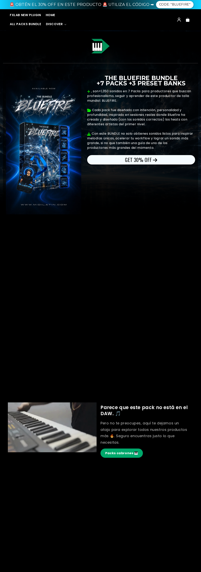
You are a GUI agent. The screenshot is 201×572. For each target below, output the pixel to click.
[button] (56, 24)
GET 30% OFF (138, 159)
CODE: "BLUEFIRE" (175, 4)
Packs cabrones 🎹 (121, 453)
